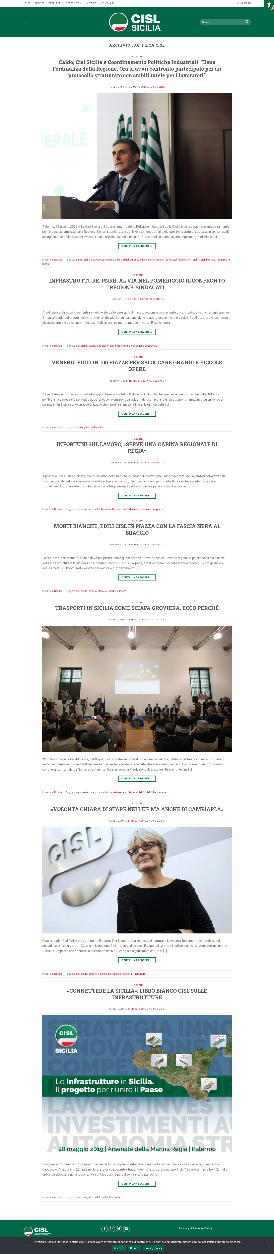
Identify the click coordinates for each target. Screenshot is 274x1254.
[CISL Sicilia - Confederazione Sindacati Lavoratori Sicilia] (137, 22)
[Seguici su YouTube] (249, 3)
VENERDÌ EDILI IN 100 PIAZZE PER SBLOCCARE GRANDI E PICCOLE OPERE (137, 365)
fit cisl (201, 259)
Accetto (119, 1248)
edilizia (80, 427)
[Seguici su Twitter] (242, 3)
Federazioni (74, 3)
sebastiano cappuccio (144, 345)
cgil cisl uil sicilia (85, 345)
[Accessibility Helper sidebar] (269, 5)
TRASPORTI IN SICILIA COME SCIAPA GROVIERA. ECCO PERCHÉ (137, 607)
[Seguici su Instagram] (238, 3)
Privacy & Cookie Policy (196, 1228)
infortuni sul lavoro (110, 509)
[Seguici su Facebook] (234, 3)
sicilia (99, 427)
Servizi (39, 3)
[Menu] (25, 22)
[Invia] (247, 22)
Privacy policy (153, 1248)
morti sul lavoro (117, 590)
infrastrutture (122, 345)
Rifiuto (134, 1248)
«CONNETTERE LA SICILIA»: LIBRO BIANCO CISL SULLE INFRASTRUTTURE (137, 994)
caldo (79, 259)
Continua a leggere (136, 246)
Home (26, 3)
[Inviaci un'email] (245, 3)
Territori (55, 3)
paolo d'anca (129, 509)
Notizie (91, 3)
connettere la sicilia (120, 792)
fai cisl (159, 259)
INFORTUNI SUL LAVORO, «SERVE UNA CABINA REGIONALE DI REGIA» (137, 447)
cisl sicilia (89, 259)
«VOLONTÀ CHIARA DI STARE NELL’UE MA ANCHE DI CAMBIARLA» (137, 809)
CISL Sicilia (158, 87)
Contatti (107, 3)
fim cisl (193, 259)
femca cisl (171, 259)
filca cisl (182, 259)
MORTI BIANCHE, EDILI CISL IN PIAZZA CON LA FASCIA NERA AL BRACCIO (137, 529)
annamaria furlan (85, 792)
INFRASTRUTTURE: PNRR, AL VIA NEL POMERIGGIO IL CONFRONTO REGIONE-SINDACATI (137, 284)
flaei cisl (211, 259)
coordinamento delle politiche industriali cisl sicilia (125, 259)
